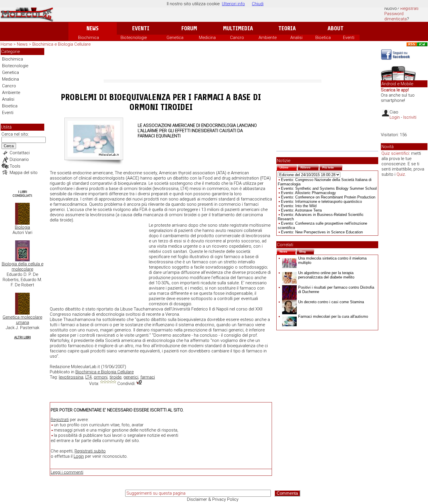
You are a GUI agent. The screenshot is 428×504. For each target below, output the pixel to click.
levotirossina (71, 377)
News (92, 28)
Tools (15, 166)
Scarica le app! (395, 90)
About (336, 28)
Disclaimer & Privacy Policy (212, 499)
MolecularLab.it (85, 366)
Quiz (401, 174)
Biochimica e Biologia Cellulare (61, 44)
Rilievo (309, 167)
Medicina (207, 37)
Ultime (288, 167)
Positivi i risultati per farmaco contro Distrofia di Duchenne (336, 289)
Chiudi (257, 3)
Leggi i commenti (67, 472)
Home (6, 44)
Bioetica (323, 37)
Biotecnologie (134, 37)
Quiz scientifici (395, 153)
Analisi (296, 37)
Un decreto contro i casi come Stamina (331, 302)
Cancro (237, 37)
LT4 (88, 377)
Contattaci (20, 152)
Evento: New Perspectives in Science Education (322, 232)
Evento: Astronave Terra (301, 210)
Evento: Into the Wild (298, 206)
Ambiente (268, 37)
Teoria (287, 28)
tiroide (115, 377)
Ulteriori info (233, 3)
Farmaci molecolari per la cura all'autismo (333, 316)
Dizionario (19, 159)
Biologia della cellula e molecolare (22, 266)
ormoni (100, 377)
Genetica (175, 37)
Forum (189, 28)
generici (130, 377)
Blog (306, 251)
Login (79, 456)
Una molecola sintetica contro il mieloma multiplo (332, 260)
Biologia (22, 227)
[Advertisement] (213, 64)
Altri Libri (22, 337)
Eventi (140, 28)
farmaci (147, 377)
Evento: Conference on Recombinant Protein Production (328, 197)
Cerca (9, 146)
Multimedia (238, 28)
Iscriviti (409, 117)
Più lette (332, 167)
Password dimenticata (395, 16)
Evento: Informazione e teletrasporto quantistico (321, 201)
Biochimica (88, 37)
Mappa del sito (24, 172)
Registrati (409, 8)
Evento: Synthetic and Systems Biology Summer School (329, 188)
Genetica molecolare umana (22, 320)
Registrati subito (90, 451)
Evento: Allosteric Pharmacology (308, 193)
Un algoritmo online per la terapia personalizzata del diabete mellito (326, 275)
